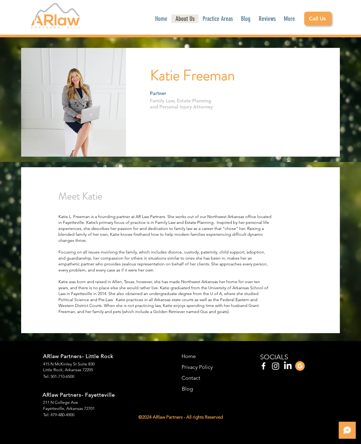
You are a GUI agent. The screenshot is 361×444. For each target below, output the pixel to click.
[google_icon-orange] (300, 366)
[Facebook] (263, 366)
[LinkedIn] (288, 366)
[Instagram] (275, 366)
